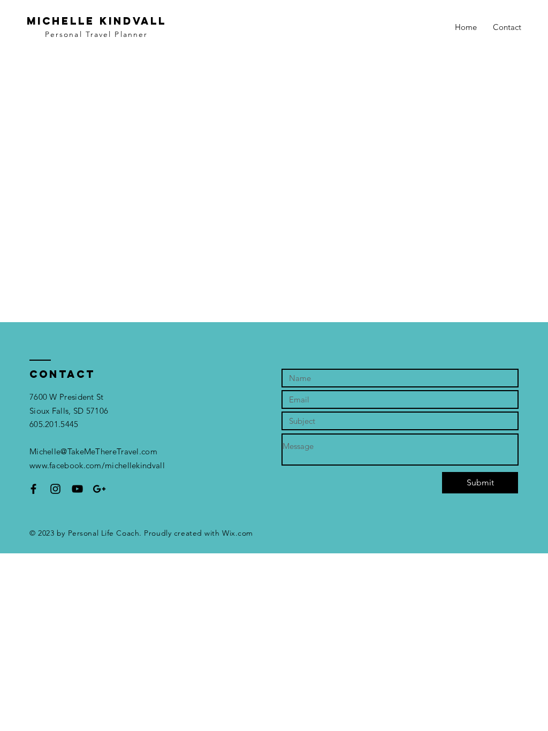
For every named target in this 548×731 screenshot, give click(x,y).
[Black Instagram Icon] (55, 489)
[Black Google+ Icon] (99, 489)
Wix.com (237, 533)
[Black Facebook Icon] (33, 489)
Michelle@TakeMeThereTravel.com (93, 451)
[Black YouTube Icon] (77, 489)
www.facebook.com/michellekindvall (97, 465)
